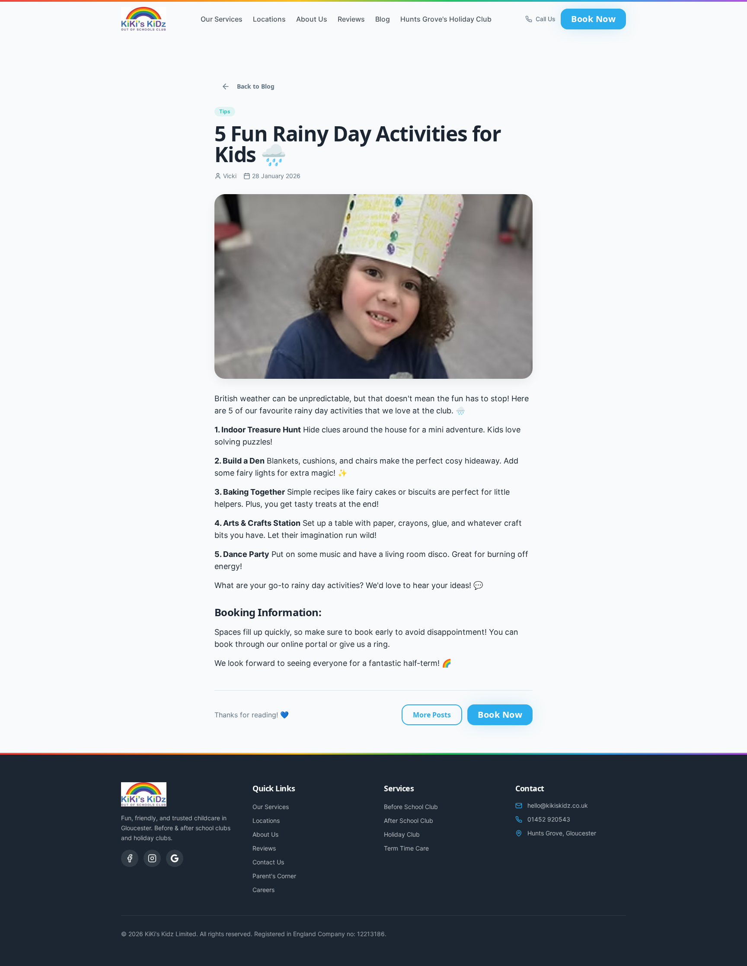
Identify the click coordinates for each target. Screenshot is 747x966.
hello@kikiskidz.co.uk (557, 805)
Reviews (351, 19)
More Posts (432, 715)
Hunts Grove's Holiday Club (446, 19)
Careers (263, 889)
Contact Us (268, 862)
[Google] (174, 858)
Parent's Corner (274, 876)
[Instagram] (152, 858)
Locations (269, 19)
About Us (311, 19)
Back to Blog (256, 86)
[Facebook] (129, 858)
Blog (382, 19)
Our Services (222, 19)
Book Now (593, 19)
